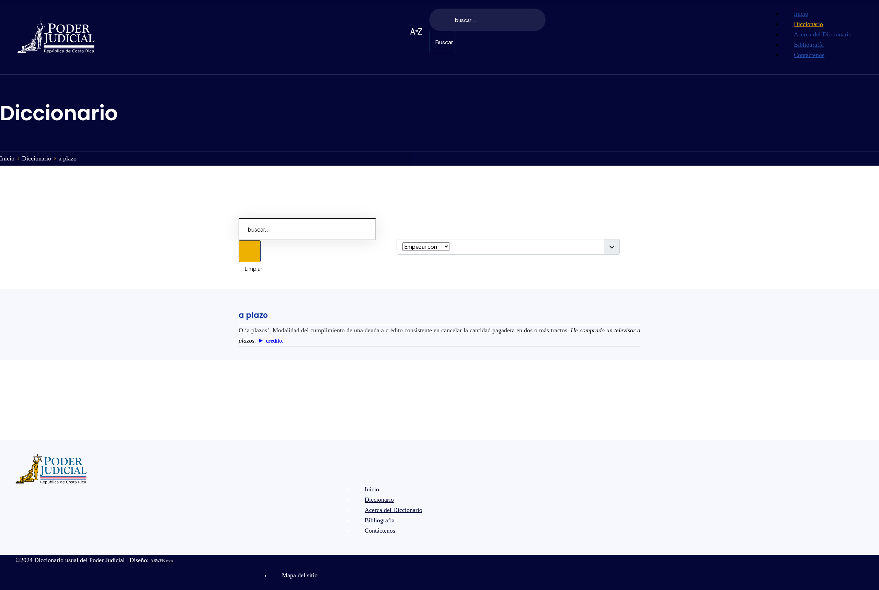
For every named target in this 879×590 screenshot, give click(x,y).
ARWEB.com (161, 560)
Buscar (444, 42)
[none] (823, 14)
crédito (274, 341)
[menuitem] (801, 13)
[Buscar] (250, 251)
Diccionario (59, 113)
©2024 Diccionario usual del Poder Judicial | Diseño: (94, 560)
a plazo (253, 315)
